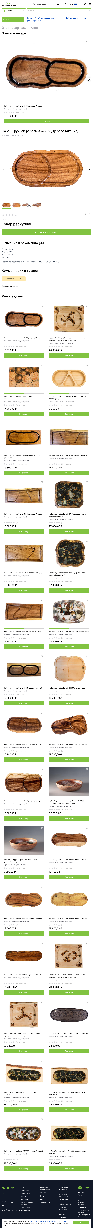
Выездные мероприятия (45, 1188)
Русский (81, 1193)
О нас (23, 1187)
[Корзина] (89, 4)
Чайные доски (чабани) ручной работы (16, 109)
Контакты (24, 1199)
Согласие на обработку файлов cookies (65, 1202)
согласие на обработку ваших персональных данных (48, 1221)
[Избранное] (85, 4)
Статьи (42, 1196)
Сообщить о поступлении (46, 232)
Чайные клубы (26, 1190)
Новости (43, 1193)
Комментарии (45, 1202)
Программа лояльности (25, 1209)
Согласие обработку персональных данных (64, 1210)
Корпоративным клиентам (27, 1203)
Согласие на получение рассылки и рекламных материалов (63, 1191)
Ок (81, 1222)
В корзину (46, 121)
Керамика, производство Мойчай (60, 806)
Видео (42, 1199)
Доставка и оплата (25, 1195)
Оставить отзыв (13, 278)
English (80, 1195)
